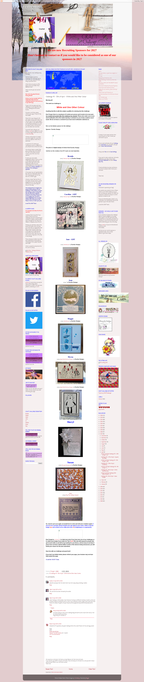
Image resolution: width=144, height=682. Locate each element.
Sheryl (54, 611)
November (103, 438)
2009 (101, 501)
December (103, 436)
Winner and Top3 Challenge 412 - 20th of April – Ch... (109, 454)
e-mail (30, 131)
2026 (101, 415)
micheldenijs (77, 678)
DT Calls (100, 76)
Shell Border (66, 244)
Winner (100, 399)
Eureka (79, 573)
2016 (101, 487)
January (103, 484)
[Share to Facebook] (67, 571)
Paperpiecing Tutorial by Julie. (105, 78)
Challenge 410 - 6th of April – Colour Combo (109, 477)
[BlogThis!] (64, 571)
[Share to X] (65, 571)
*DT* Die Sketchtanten (54, 634)
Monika (27, 422)
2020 (101, 428)
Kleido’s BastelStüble (53, 631)
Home (71, 669)
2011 (101, 497)
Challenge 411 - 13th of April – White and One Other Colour (64, 573)
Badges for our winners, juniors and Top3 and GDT (108, 90)
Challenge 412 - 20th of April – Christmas (108, 464)
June (102, 448)
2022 (101, 423)
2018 (101, 432)
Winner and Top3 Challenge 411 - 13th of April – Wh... (109, 461)
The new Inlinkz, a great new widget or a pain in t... (108, 74)
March (103, 480)
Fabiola (27, 415)
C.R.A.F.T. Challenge (33, 7)
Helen (70, 493)
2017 (101, 434)
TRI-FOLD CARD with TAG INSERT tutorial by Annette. (108, 83)
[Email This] (62, 571)
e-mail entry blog (29, 134)
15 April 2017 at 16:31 (56, 624)
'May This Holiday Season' (72, 495)
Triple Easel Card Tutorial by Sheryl (106, 88)
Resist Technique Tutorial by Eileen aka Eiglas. (107, 80)
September (104, 442)
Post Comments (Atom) (57, 672)
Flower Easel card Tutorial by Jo (106, 92)
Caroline (51, 581)
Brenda (27, 413)
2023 (101, 421)
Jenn (27, 419)
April (102, 452)
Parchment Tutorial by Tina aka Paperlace (108, 86)
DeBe (50, 589)
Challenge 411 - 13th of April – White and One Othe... (109, 470)
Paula (27, 424)
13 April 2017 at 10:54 (58, 581)
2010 (101, 499)
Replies (52, 608)
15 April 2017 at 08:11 (56, 598)
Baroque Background (66, 465)
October (103, 440)
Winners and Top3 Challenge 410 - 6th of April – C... (109, 467)
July (102, 446)
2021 (101, 426)
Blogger (87, 678)
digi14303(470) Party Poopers (66, 359)
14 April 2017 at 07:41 (56, 589)
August (103, 444)
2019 (101, 430)
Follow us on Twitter (103, 99)
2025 (101, 417)
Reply (50, 585)
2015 (101, 489)
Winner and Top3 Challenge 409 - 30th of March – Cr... (108, 473)
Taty (26, 426)
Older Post (92, 669)
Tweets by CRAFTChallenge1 (105, 393)
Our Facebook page (103, 97)
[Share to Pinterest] (68, 571)
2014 (101, 491)
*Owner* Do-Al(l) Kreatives (55, 633)
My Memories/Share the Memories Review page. (108, 95)
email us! (28, 282)
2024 (101, 419)
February (103, 482)
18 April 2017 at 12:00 (61, 611)
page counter (101, 409)
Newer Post (49, 669)
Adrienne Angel (66, 158)
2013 (101, 493)
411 (49, 573)
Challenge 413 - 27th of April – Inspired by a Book (109, 457)
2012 (101, 495)
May (102, 450)
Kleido (50, 624)
